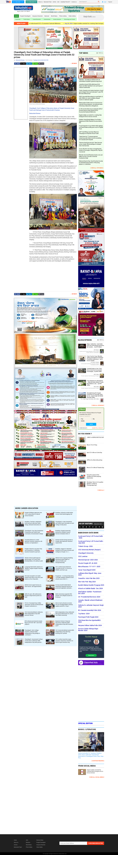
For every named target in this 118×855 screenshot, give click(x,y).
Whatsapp (35, 63)
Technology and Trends (69, 19)
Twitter (23, 63)
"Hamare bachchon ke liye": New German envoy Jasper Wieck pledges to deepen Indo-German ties (90, 144)
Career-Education (37, 19)
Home (16, 16)
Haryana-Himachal (37, 16)
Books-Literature (57, 19)
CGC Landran (82, 556)
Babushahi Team (48, 2)
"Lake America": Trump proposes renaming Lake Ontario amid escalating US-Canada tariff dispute (90, 138)
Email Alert (17, 19)
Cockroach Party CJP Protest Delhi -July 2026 (91, 542)
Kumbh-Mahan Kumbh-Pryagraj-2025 (91, 585)
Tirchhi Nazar (26, 19)
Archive (54, 2)
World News (54, 16)
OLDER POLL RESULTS (97, 428)
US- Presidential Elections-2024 (89, 597)
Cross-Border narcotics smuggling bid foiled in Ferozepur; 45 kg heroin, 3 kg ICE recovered (90, 150)
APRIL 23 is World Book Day (94, 460)
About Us (16, 842)
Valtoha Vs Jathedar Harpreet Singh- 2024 (91, 606)
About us (40, 2)
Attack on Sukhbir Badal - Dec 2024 (90, 588)
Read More (91, 655)
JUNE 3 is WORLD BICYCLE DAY (95, 437)
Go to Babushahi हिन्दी (31, 2)
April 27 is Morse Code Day (94, 452)
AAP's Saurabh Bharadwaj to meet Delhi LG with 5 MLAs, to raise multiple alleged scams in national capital (91, 98)
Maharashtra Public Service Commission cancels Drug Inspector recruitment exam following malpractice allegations (91, 104)
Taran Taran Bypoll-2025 (86, 570)
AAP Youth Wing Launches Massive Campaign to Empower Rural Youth (89, 132)
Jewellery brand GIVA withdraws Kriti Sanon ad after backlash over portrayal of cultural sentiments (90, 86)
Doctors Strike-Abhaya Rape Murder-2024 (88, 629)
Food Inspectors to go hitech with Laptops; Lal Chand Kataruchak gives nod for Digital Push (91, 127)
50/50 (82, 421)
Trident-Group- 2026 (85, 546)
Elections (28, 842)
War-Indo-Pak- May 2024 (87, 582)
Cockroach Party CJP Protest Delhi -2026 (90, 537)
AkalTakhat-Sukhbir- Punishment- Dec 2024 (90, 592)
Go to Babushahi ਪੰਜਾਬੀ (18, 2)
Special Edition (85, 723)
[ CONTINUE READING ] (98, 761)
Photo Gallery (63, 16)
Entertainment (47, 19)
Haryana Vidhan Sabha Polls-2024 (90, 625)
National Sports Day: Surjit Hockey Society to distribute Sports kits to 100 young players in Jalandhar (91, 162)
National (46, 16)
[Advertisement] (21, 93)
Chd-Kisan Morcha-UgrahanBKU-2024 (89, 621)
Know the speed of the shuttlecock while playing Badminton (94, 476)
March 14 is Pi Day (92, 445)
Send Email (41, 63)
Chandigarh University (85, 553)
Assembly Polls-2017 (65, 2)
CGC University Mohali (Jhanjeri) (89, 550)
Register (110, 2)
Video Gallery (72, 16)
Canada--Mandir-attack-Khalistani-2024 (90, 601)
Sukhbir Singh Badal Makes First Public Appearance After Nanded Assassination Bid (90, 121)
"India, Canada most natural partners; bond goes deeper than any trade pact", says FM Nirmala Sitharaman (91, 92)
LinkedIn (29, 63)
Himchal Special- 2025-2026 (88, 560)
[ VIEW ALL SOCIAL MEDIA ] (96, 777)
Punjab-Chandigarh (25, 16)
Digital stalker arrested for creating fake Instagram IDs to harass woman (63, 23)
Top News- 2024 (83, 614)
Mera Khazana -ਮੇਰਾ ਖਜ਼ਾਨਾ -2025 (89, 566)
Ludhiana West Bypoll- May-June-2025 (90, 574)
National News (39, 840)
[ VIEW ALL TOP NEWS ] (97, 168)
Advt (58, 2)
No (94, 419)
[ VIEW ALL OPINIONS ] (98, 405)
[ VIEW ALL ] (101, 490)
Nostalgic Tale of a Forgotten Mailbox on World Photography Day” (95, 483)
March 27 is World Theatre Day (95, 467)
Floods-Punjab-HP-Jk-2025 (87, 563)
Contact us (74, 2)
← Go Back (73, 63)
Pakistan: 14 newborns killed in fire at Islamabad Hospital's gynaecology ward (90, 80)
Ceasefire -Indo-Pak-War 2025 (89, 578)
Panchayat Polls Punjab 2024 (88, 617)
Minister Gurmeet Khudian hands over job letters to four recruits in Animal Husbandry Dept (91, 156)
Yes (82, 419)
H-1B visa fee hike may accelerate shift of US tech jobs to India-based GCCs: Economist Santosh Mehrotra (90, 110)
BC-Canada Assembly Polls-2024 (89, 610)
